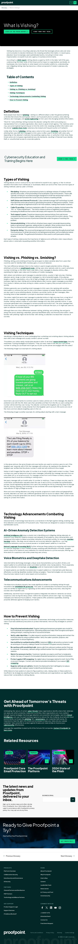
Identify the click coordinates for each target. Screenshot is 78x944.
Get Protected (66, 841)
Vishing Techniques (17, 93)
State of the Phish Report (15, 31)
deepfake (33, 567)
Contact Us (44, 920)
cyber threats (33, 711)
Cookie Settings (69, 932)
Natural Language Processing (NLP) (17, 546)
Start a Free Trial (65, 159)
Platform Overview (10, 871)
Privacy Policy (50, 932)
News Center (45, 888)
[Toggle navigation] (74, 2)
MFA (49, 642)
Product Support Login (11, 907)
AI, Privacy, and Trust (47, 892)
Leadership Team (46, 885)
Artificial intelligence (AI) (13, 535)
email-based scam (28, 268)
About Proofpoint (46, 871)
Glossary (4, 8)
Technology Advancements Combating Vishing (28, 96)
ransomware (40, 719)
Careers (43, 881)
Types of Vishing (16, 86)
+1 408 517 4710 (45, 913)
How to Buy (44, 878)
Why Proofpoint (46, 874)
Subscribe (72, 799)
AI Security (7, 881)
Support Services (9, 910)
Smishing (54, 131)
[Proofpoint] (7, 2)
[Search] (71, 2)
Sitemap (59, 932)
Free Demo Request (47, 923)
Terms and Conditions (36, 932)
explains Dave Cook (19, 128)
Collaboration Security (11, 874)
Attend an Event (46, 916)
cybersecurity (9, 725)
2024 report (21, 60)
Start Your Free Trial (42, 31)
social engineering (31, 119)
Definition (13, 82)
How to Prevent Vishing (19, 100)
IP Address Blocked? (10, 914)
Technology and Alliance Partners (14, 897)
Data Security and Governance (13, 878)
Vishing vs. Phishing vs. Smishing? (23, 89)
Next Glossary (66, 856)
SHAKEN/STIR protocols (24, 586)
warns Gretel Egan (60, 341)
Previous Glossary (13, 856)
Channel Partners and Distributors (14, 890)
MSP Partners (8, 894)
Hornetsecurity (45, 895)
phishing (26, 115)
